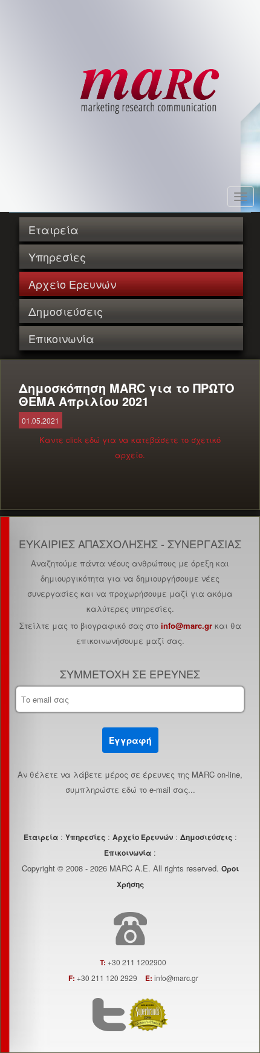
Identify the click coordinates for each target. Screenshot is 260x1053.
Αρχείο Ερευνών (72, 284)
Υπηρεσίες (57, 256)
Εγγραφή (130, 740)
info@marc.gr (186, 625)
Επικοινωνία (61, 338)
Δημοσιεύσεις (65, 311)
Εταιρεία (53, 229)
